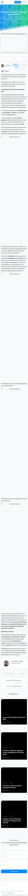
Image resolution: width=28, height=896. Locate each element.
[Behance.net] (18, 887)
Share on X (21, 673)
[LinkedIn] (8, 2)
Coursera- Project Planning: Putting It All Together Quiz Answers (12, 820)
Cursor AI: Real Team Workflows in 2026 (14, 718)
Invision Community (19, 17)
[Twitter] (23, 887)
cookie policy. (10, 893)
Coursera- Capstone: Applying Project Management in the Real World (13, 752)
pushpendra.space (15, 663)
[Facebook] (25, 887)
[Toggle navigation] (25, 2)
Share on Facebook (10, 673)
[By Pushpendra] (3, 701)
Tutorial (10, 17)
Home (4, 17)
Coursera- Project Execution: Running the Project (12, 786)
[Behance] (10, 2)
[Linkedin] (20, 887)
